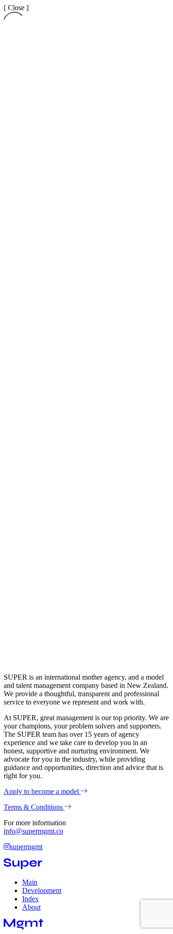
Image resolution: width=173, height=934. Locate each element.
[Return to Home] (23, 866)
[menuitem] (29, 882)
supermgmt (26, 847)
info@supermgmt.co (33, 831)
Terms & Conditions (34, 807)
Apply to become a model (42, 791)
